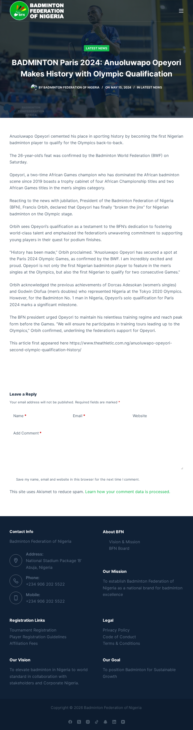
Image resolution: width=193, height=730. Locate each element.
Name (19, 415)
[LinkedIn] (114, 722)
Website (140, 415)
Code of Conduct (119, 636)
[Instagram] (88, 722)
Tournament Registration (33, 629)
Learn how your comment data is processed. (127, 491)
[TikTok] (97, 722)
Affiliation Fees (24, 643)
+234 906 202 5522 (45, 584)
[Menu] (181, 11)
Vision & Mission (124, 541)
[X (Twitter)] (79, 722)
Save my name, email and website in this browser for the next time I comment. (78, 479)
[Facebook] (70, 722)
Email (79, 415)
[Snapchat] (105, 722)
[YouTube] (123, 722)
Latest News (96, 48)
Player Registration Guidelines (38, 636)
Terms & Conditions (121, 643)
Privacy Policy (116, 629)
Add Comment (27, 433)
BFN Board (119, 548)
